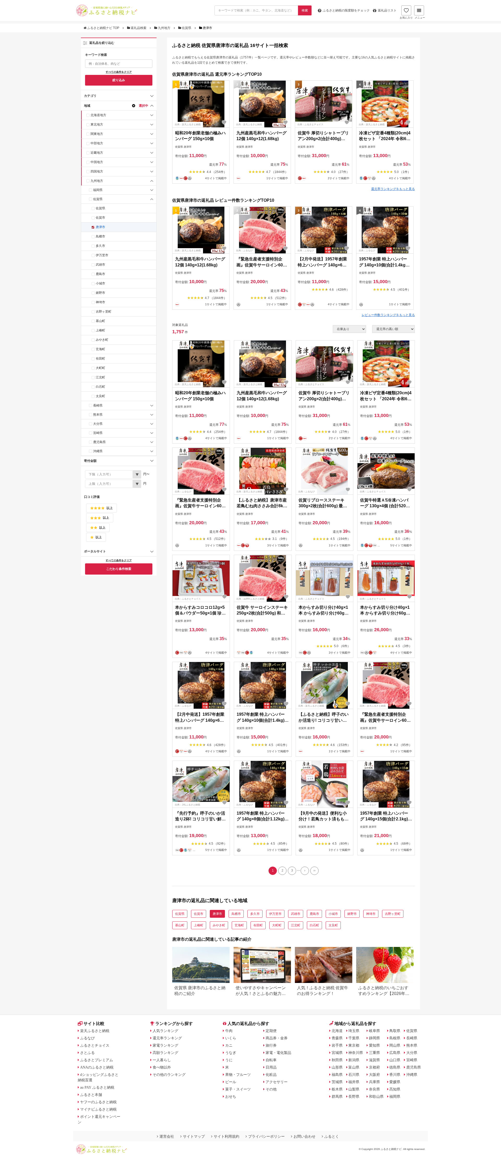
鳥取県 (394, 1031)
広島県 (394, 1052)
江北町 (100, 377)
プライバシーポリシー (266, 1136)
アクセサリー (277, 1082)
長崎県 (98, 405)
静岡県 (374, 1038)
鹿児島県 (99, 442)
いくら (230, 1038)
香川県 (394, 1074)
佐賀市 (100, 217)
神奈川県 (355, 1052)
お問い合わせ (304, 1136)
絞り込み (118, 80)
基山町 (100, 321)
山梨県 (353, 1089)
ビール (230, 1082)
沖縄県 (98, 451)
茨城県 (337, 1082)
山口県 (394, 1060)
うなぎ (230, 1052)
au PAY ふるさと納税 (97, 1087)
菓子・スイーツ (238, 1089)
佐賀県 (186, 28)
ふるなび (87, 1038)
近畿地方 (97, 152)
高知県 (394, 1089)
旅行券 (271, 1045)
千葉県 (353, 1038)
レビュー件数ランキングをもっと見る (388, 315)
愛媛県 (394, 1082)
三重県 (374, 1052)
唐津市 (100, 227)
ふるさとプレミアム (96, 1060)
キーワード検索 (96, 55)
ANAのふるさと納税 (97, 1067)
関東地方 (97, 134)
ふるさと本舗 (91, 1094)
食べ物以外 (162, 1067)
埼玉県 (353, 1031)
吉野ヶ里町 (103, 311)
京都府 (374, 1067)
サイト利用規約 (226, 1136)
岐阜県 (374, 1031)
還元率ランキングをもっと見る (393, 189)
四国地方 (97, 171)
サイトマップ (194, 1136)
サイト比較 (94, 1023)
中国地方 (97, 162)
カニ (228, 1045)
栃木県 (337, 1089)
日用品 (271, 1067)
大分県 (98, 424)
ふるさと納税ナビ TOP (103, 28)
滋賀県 (374, 1060)
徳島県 (394, 1067)
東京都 (353, 1045)
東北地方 (97, 124)
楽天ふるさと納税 (94, 1031)
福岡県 (98, 190)
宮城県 (337, 1052)
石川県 (353, 1074)
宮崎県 (98, 433)
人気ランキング (165, 1031)
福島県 (337, 1074)
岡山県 (394, 1045)
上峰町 (100, 330)
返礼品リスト (387, 10)
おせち (230, 1096)
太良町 (100, 396)
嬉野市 (100, 293)
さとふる (87, 1052)
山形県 (337, 1067)
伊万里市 (102, 255)
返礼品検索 (138, 28)
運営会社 (166, 1136)
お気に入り (406, 17)
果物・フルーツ (238, 1074)
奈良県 (374, 1089)
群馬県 (337, 1096)
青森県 (337, 1038)
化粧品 (271, 1074)
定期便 (271, 1031)
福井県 (353, 1082)
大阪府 (374, 1074)
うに (228, 1060)
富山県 (353, 1067)
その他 (271, 1089)
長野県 (353, 1096)
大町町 (100, 368)
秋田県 (337, 1060)
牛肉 (228, 1031)
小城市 (100, 283)
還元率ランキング (167, 1038)
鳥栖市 (100, 236)
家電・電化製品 (278, 1052)
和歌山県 (376, 1096)
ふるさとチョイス (94, 1045)
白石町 (100, 387)
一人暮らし (162, 1060)
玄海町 (100, 349)
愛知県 (374, 1045)
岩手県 (337, 1045)
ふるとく (331, 1136)
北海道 (337, 1031)
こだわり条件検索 (118, 569)
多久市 (100, 246)
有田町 (100, 358)
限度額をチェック (346, 10)
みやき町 (102, 340)
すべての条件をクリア (119, 71)
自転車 (271, 1060)
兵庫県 (374, 1082)
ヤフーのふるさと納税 (98, 1102)
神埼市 (100, 302)
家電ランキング (165, 1045)
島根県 (394, 1038)
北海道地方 (98, 115)
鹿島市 (100, 274)
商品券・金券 (277, 1038)
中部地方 (97, 143)
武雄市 (100, 264)
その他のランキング (169, 1074)
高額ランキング (165, 1052)
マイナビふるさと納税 (98, 1109)
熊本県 (98, 414)
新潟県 (353, 1060)
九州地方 (164, 28)
